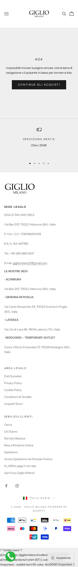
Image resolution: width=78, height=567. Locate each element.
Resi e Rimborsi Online (18, 445)
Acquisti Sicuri (13, 404)
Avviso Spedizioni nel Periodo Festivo (28, 459)
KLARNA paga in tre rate (20, 466)
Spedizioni (11, 452)
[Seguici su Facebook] (6, 486)
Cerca (8, 425)
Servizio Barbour (15, 438)
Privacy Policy (13, 383)
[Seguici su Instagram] (17, 486)
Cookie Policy (13, 390)
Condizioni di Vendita (17, 397)
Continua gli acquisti (39, 84)
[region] (39, 141)
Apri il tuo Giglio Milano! (19, 473)
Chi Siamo (10, 431)
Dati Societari (13, 376)
